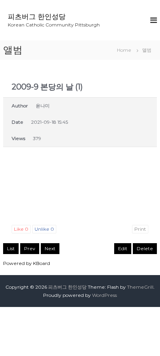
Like (21, 229)
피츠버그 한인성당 (37, 16)
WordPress (104, 295)
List (11, 248)
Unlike (44, 229)
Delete (145, 248)
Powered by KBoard (26, 263)
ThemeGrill (140, 287)
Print (140, 229)
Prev (29, 248)
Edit (122, 248)
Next (50, 248)
